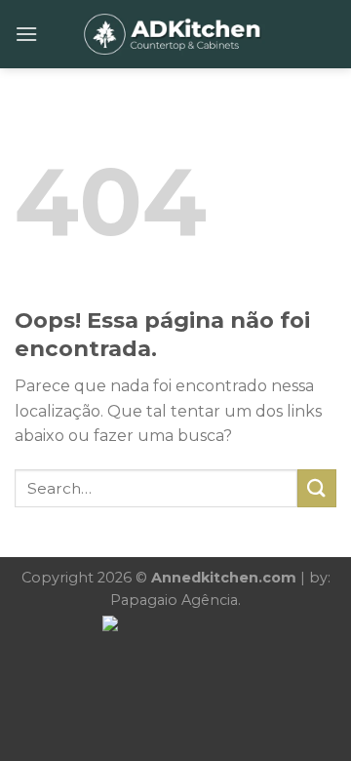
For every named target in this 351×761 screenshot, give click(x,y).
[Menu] (26, 34)
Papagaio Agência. (175, 600)
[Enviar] (316, 488)
